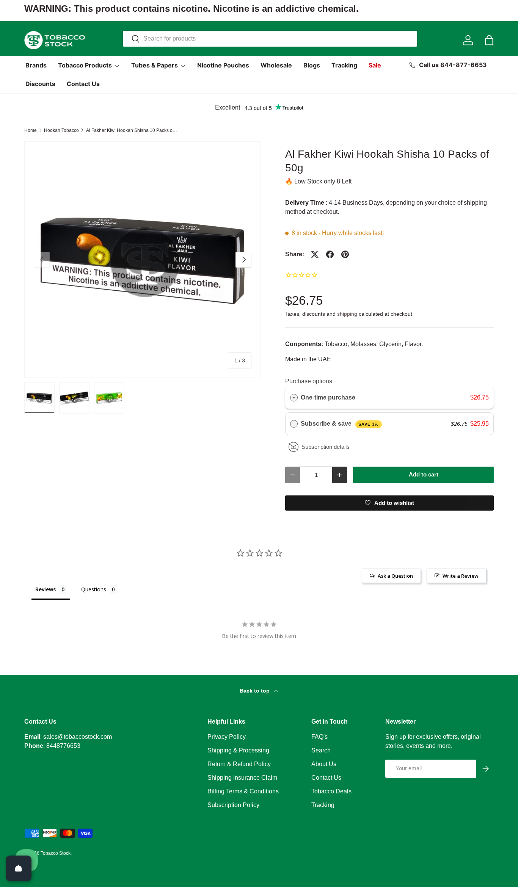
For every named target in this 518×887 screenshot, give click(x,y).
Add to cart (423, 475)
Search (321, 750)
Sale (375, 65)
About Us (323, 764)
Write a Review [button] (461, 575)
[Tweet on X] (314, 254)
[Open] (18, 868)
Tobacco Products (85, 65)
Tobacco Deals (331, 791)
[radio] (294, 398)
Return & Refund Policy (239, 764)
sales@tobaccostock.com (77, 736)
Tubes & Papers (154, 65)
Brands (36, 65)
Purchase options (308, 381)
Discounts (40, 84)
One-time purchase (328, 397)
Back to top (255, 691)
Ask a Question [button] (395, 575)
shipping (347, 314)
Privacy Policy (226, 736)
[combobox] (270, 39)
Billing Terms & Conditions (243, 791)
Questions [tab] (93, 589)
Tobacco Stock (56, 853)
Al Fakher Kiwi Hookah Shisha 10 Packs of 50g (131, 130)
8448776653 (63, 746)
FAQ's (319, 736)
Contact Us (83, 84)
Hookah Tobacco (61, 130)
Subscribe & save (339, 423)
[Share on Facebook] (329, 254)
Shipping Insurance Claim (242, 777)
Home (30, 130)
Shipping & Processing (238, 750)
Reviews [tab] (45, 589)
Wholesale (276, 65)
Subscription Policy (233, 805)
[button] (489, 40)
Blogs (311, 65)
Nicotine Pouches (223, 65)
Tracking (344, 65)
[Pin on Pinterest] (345, 254)
